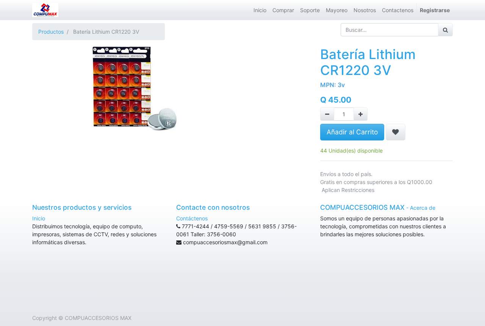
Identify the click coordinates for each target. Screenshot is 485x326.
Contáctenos (192, 218)
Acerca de (422, 207)
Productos (51, 31)
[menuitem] (259, 10)
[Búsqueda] (445, 29)
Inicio (38, 218)
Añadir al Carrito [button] (352, 132)
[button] (395, 132)
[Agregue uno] (361, 114)
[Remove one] (327, 114)
